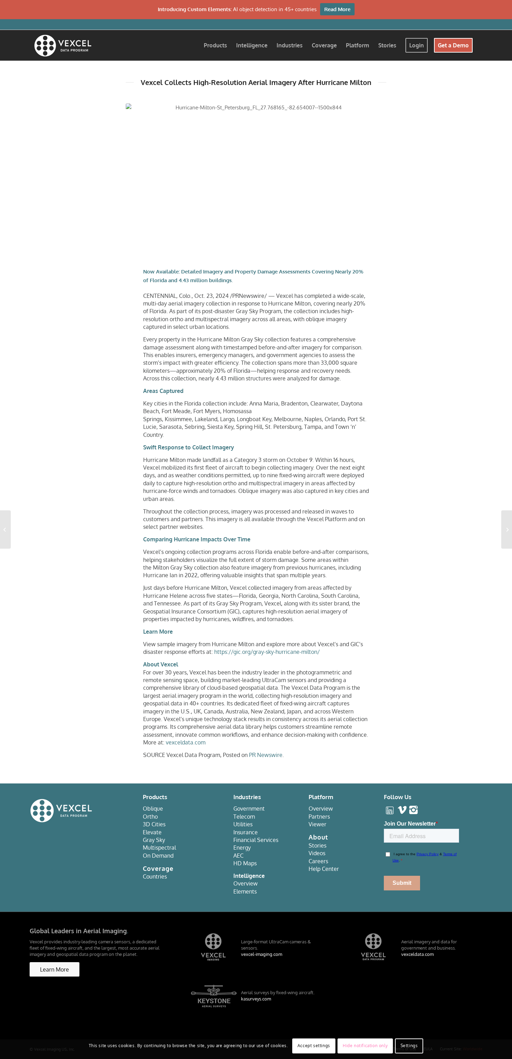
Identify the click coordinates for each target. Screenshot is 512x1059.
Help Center (324, 868)
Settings (409, 1045)
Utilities (243, 824)
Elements (245, 891)
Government (249, 808)
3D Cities (154, 824)
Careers (318, 861)
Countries (155, 876)
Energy (242, 847)
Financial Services (255, 839)
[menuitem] (215, 45)
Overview (245, 883)
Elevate (152, 832)
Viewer (317, 824)
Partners (319, 816)
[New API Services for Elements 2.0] (506, 529)
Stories (317, 845)
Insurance (245, 832)
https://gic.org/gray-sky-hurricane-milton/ (267, 651)
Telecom (244, 816)
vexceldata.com (185, 742)
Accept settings (313, 1045)
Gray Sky (154, 839)
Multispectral (159, 847)
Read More (337, 9)
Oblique (153, 808)
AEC (238, 855)
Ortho (150, 816)
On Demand (158, 855)
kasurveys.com (256, 999)
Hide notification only (365, 1045)
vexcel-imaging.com (261, 954)
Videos (317, 853)
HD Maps (245, 863)
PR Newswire (265, 754)
